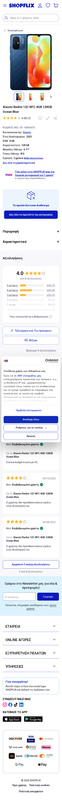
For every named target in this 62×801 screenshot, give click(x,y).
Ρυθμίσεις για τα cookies (29, 428)
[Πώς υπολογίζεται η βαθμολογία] (50, 316)
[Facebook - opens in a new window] (11, 705)
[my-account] (40, 5)
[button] (5, 5)
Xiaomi (27, 132)
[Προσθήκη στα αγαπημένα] (40, 118)
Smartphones (15, 30)
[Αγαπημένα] (47, 5)
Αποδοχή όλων (31, 419)
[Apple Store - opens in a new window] (13, 719)
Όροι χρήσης (19, 785)
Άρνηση (31, 436)
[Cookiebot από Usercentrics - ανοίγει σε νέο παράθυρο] (44, 361)
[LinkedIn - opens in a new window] (22, 705)
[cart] (56, 5)
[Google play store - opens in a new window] (33, 719)
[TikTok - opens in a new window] (16, 705)
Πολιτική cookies (39, 785)
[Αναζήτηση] (6, 18)
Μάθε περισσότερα (33, 158)
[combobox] (31, 18)
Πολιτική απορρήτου (31, 791)
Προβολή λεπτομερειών (29, 410)
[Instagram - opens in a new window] (5, 705)
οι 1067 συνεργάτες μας (27, 375)
